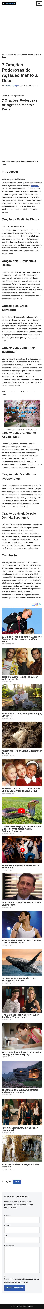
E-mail (7, 1225)
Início (4, 54)
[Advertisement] (22, 30)
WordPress (28, 1306)
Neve (13, 1306)
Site (5, 1235)
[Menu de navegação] (39, 3)
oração (17, 1181)
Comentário (9, 1245)
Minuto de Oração (12, 86)
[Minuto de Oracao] (9, 3)
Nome (7, 1215)
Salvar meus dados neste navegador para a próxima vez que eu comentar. (21, 1280)
